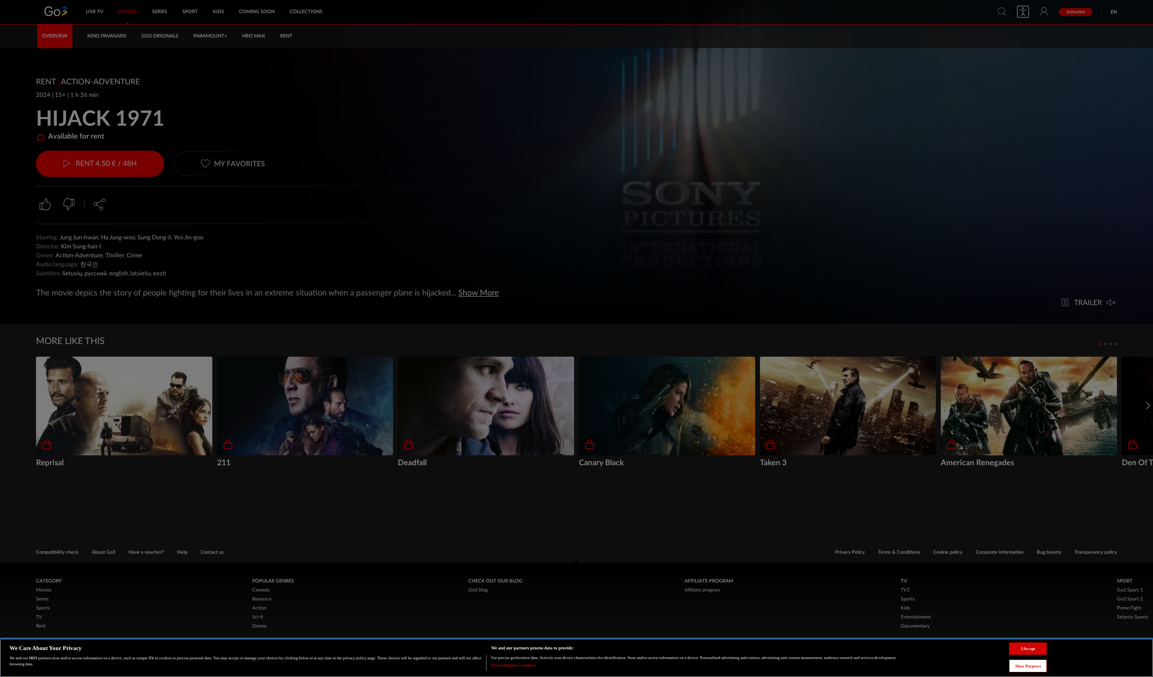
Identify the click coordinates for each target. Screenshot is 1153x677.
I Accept (1028, 648)
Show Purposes (1028, 666)
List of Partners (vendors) (513, 665)
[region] (576, 658)
